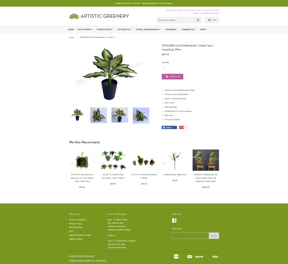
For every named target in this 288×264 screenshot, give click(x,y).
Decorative (124, 29)
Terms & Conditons (77, 219)
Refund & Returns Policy (80, 235)
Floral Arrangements (148, 29)
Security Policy (75, 227)
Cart (214, 20)
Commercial (188, 29)
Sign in (196, 13)
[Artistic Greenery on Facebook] (174, 221)
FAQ (71, 231)
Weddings (170, 29)
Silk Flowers (85, 29)
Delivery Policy (75, 239)
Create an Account (211, 13)
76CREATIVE (101, 261)
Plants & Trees (104, 29)
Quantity (165, 62)
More (203, 29)
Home (71, 29)
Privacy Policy (75, 223)
